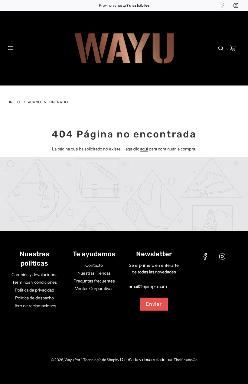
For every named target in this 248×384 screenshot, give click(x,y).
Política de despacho (34, 298)
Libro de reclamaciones (34, 305)
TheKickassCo (185, 359)
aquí (144, 149)
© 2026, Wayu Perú (67, 359)
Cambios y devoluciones (34, 274)
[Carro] (233, 48)
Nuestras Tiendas (94, 273)
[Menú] (10, 48)
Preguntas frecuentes (94, 281)
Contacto (94, 265)
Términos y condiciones (34, 282)
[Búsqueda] (221, 48)
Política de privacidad (34, 290)
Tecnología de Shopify (101, 359)
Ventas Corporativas (94, 288)
